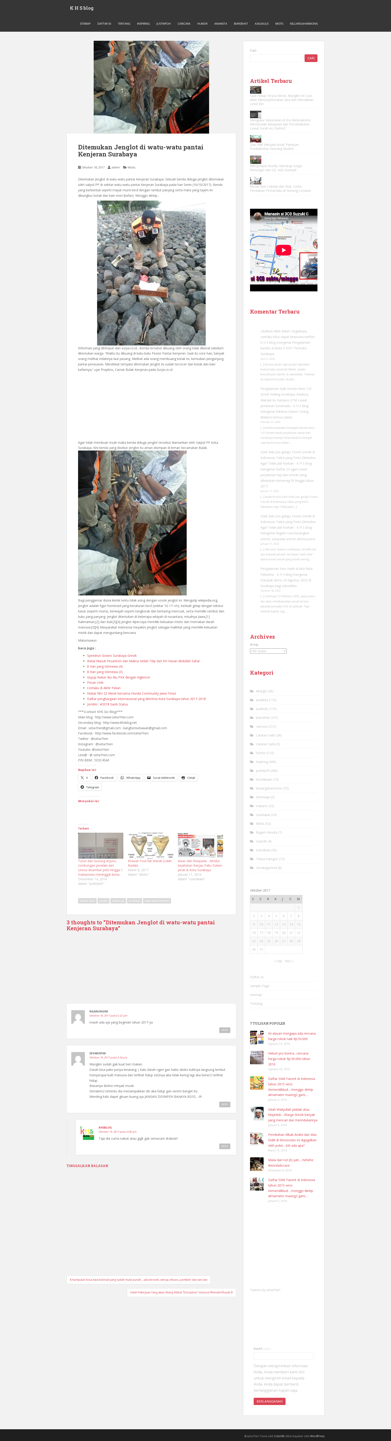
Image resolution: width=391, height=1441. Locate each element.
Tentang (124, 24)
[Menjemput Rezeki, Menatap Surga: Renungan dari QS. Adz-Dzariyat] (255, 160)
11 (269, 924)
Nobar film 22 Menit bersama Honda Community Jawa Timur (131, 693)
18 (269, 932)
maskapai (263, 815)
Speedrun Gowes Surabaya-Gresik (112, 655)
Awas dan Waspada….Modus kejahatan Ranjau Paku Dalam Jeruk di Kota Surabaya (200, 865)
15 (298, 924)
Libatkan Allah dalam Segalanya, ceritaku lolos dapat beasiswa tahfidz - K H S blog (288, 337)
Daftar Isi (104, 24)
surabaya (135, 901)
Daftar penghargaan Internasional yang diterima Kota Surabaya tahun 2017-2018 (146, 699)
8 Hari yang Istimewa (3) (105, 672)
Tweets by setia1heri (265, 1290)
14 (291, 924)
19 (276, 932)
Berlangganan (270, 1401)
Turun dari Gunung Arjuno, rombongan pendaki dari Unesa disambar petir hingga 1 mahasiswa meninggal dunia (100, 868)
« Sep (278, 961)
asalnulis (262, 24)
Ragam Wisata (266, 832)
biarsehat (241, 24)
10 (261, 924)
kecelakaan (264, 779)
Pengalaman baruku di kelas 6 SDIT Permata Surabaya (285, 348)
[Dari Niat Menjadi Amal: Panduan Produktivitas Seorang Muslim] (255, 139)
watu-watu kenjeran (157, 901)
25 (269, 941)
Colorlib (279, 1436)
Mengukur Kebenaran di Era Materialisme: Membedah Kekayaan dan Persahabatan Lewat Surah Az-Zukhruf (280, 124)
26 (276, 941)
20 (284, 932)
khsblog (105, 1127)
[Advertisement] (151, 406)
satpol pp (118, 901)
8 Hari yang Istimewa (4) (105, 666)
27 (284, 941)
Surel (262, 1348)
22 (298, 932)
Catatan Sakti (265, 735)
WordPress (317, 1436)
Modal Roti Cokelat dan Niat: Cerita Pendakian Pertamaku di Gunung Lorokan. (281, 188)
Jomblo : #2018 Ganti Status (107, 704)
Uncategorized (266, 868)
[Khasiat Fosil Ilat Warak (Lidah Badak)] (150, 846)
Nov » (289, 961)
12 (276, 924)
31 (261, 949)
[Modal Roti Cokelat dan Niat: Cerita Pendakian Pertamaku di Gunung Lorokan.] (255, 180)
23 (254, 941)
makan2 (262, 806)
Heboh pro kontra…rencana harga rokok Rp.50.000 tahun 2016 (289, 1058)
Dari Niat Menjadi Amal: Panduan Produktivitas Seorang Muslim (274, 146)
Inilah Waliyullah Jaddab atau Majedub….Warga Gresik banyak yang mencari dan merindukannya (292, 1114)
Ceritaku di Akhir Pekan (104, 688)
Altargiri (261, 691)
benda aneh (87, 901)
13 (284, 924)
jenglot (103, 901)
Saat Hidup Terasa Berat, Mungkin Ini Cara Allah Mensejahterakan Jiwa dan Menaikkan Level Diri (281, 100)
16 (254, 932)
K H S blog (82, 8)
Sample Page (259, 986)
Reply (225, 1030)
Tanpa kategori (267, 859)
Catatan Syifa (265, 744)
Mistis (279, 24)
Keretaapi (263, 797)
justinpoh (164, 24)
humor (202, 24)
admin (115, 167)
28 (291, 941)
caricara (184, 24)
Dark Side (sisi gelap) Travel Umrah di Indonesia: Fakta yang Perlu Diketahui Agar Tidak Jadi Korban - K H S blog (287, 457)
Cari (253, 50)
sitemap (85, 24)
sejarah (261, 841)
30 (254, 949)
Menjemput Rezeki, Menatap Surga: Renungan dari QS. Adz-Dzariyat (276, 168)
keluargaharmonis (304, 24)
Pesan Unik (95, 682)
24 (261, 941)
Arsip (254, 644)
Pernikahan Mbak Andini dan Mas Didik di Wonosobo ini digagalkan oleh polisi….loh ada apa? (292, 1140)
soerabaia (263, 850)
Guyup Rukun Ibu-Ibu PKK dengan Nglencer (118, 677)
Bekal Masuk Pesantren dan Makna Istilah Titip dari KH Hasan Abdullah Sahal (143, 661)
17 (261, 932)
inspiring (143, 24)
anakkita (220, 24)
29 (298, 941)
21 (291, 932)
